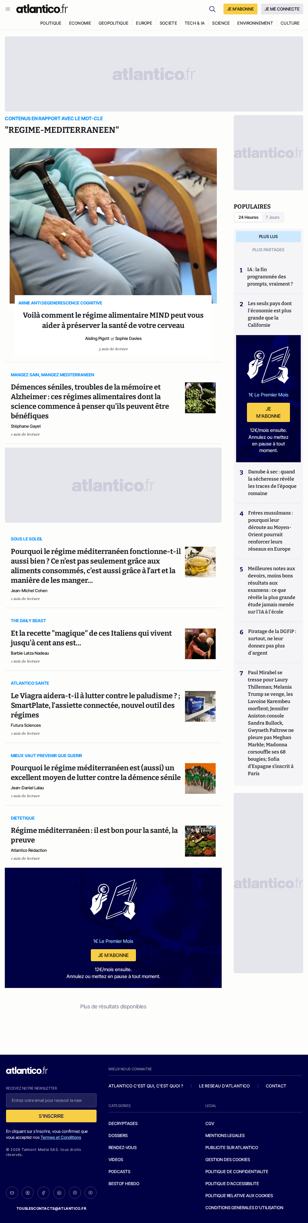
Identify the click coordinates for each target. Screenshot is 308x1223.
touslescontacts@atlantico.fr (51, 1208)
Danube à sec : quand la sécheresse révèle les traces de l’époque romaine (272, 482)
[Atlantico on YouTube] (91, 1193)
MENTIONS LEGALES (225, 1135)
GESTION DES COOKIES (227, 1159)
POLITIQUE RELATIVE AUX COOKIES (239, 1195)
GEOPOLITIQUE (113, 23)
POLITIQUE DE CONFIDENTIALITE (236, 1171)
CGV (209, 1123)
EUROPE (144, 23)
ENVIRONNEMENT (255, 23)
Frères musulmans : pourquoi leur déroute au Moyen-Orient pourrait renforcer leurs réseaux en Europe (270, 531)
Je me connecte (282, 8)
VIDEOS (116, 1159)
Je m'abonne (113, 955)
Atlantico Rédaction (29, 850)
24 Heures (248, 217)
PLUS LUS (268, 236)
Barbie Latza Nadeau (30, 653)
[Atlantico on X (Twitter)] (28, 1193)
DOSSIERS (118, 1135)
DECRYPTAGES (123, 1123)
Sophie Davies (128, 338)
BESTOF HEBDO (124, 1183)
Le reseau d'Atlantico (224, 1085)
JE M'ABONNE (240, 8)
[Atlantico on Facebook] (43, 1193)
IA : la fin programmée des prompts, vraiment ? (270, 277)
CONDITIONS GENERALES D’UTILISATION (244, 1207)
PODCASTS (119, 1171)
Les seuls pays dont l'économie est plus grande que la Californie (270, 314)
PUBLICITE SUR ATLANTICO (231, 1147)
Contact (276, 1085)
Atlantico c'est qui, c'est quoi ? (146, 1085)
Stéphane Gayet (26, 426)
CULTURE (290, 23)
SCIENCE (221, 23)
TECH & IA (195, 23)
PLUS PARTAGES (268, 249)
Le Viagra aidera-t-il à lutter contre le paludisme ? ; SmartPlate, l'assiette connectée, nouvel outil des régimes (95, 705)
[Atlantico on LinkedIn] (59, 1193)
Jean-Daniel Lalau (27, 787)
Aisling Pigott (97, 338)
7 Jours (272, 217)
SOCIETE (168, 23)
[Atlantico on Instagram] (75, 1193)
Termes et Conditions (61, 1137)
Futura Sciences (26, 725)
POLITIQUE (51, 23)
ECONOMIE (80, 23)
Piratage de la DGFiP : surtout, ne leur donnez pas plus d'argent (272, 642)
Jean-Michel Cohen (29, 590)
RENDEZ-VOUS (123, 1147)
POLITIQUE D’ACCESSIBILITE (232, 1183)
